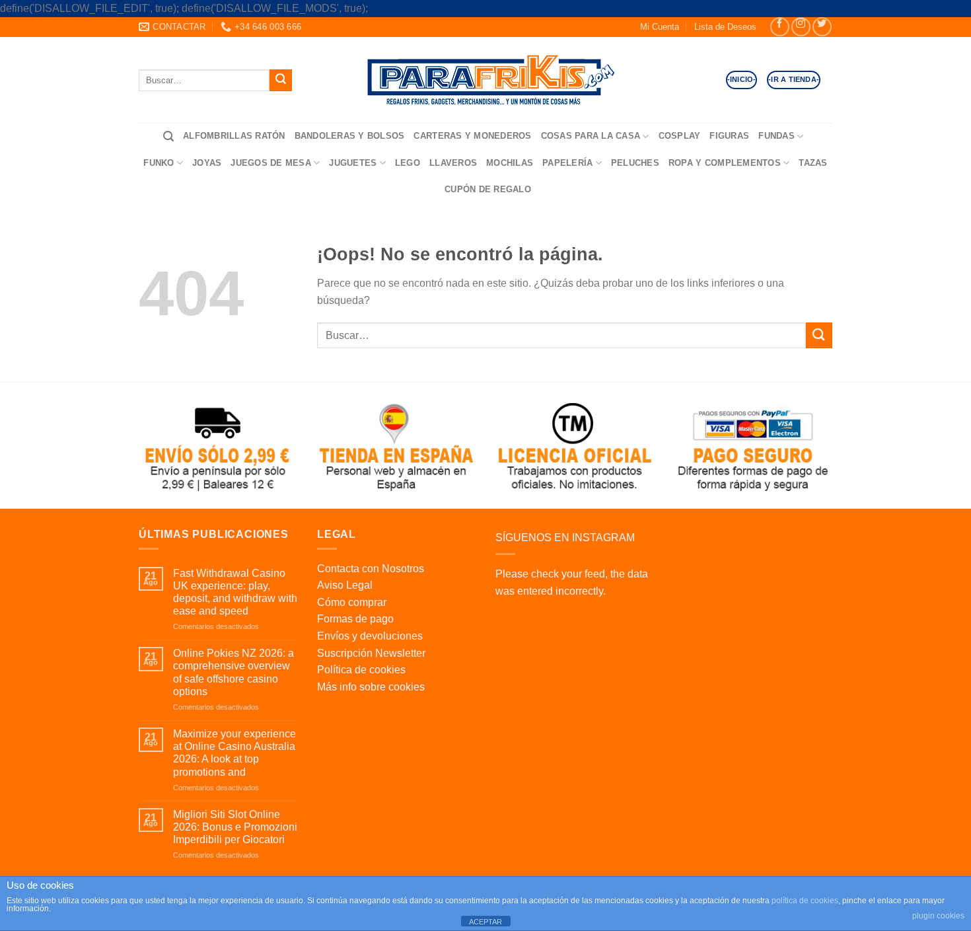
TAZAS (813, 163)
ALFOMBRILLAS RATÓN (234, 136)
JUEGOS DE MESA (271, 163)
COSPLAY (680, 136)
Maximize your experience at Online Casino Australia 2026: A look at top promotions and (234, 753)
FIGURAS (729, 136)
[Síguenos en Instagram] (800, 26)
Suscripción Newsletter (371, 653)
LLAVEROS (453, 163)
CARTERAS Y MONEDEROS (472, 136)
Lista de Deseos (725, 27)
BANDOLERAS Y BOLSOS (350, 136)
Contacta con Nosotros (370, 568)
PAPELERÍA (567, 163)
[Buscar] (168, 136)
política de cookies (805, 900)
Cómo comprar (351, 602)
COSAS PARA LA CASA (591, 136)
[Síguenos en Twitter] (822, 26)
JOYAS (206, 163)
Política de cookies (361, 669)
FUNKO (158, 163)
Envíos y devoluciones (370, 636)
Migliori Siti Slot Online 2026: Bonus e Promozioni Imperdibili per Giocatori (235, 827)
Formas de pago (355, 618)
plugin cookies (938, 915)
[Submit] (281, 80)
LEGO (407, 163)
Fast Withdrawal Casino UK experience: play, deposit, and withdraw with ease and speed (235, 592)
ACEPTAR (485, 922)
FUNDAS (776, 136)
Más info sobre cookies (371, 686)
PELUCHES (635, 163)
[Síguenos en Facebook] (779, 26)
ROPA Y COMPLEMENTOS (724, 163)
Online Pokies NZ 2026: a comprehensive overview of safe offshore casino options (233, 672)
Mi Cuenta (659, 27)
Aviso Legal (345, 585)
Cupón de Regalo (488, 189)
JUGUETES (353, 163)
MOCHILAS (509, 163)
